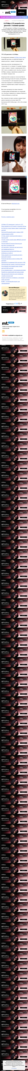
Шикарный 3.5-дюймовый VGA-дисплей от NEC (13, 262)
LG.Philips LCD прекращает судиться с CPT (12, 224)
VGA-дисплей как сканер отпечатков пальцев (13, 264)
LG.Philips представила (20, 57)
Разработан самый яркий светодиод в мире (12, 272)
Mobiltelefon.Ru (15, 203)
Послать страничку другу (7, 217)
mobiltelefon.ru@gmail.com (15, 335)
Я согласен (14, 1068)
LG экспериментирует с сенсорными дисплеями (13, 270)
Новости (6, 20)
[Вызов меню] (3, 12)
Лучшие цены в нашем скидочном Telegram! (14, 17)
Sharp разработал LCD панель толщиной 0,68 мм (13, 226)
